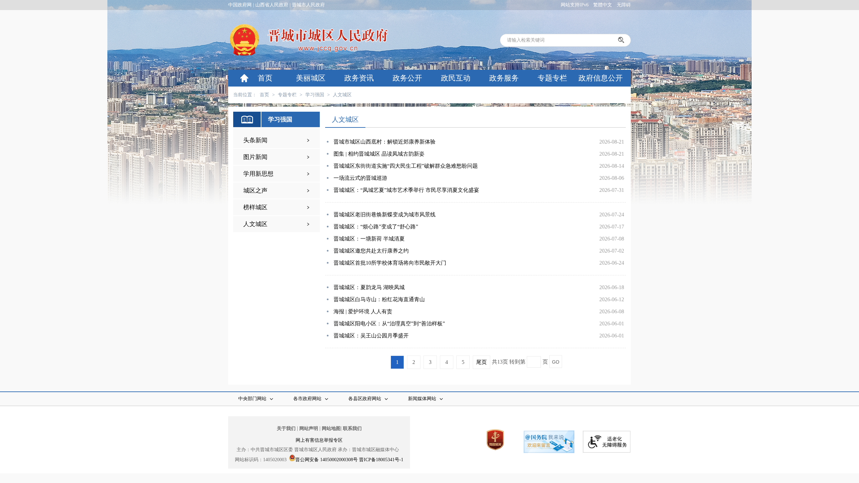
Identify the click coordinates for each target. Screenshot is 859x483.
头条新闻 (255, 140)
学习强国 (314, 94)
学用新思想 (258, 173)
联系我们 (352, 428)
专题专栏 (552, 78)
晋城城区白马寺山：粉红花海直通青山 (379, 299)
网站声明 (308, 428)
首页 (265, 78)
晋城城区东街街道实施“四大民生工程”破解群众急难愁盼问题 (406, 166)
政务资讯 (359, 78)
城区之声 (255, 190)
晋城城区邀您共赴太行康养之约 (371, 251)
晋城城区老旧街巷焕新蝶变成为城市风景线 (385, 214)
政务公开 (407, 78)
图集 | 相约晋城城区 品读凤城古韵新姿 (379, 154)
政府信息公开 (600, 78)
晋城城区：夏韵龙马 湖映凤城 (369, 287)
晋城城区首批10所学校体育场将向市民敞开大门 (390, 263)
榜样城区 (255, 207)
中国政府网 (240, 4)
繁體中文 (602, 4)
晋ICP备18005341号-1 (381, 459)
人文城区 (342, 94)
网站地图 (331, 428)
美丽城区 (310, 78)
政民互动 (455, 78)
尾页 (481, 362)
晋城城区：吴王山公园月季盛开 (371, 335)
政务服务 (504, 78)
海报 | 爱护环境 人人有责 (363, 311)
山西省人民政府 (271, 4)
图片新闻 (255, 157)
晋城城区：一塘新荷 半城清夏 (369, 238)
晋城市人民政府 (308, 4)
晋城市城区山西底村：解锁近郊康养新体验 (385, 142)
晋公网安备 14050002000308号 (326, 459)
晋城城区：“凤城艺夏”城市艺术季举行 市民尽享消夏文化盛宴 (406, 190)
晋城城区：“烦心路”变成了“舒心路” (376, 226)
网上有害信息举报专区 (319, 440)
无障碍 (624, 4)
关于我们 (286, 428)
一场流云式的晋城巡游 (360, 178)
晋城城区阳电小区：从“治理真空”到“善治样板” (389, 323)
